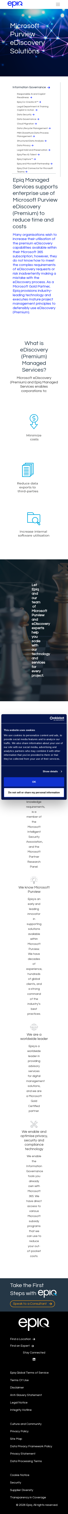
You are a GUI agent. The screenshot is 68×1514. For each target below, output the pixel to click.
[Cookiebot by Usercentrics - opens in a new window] (49, 719)
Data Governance (26, 119)
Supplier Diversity (21, 1490)
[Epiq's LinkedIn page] (34, 1359)
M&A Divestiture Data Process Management (33, 134)
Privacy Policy (19, 1431)
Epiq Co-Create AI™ (27, 102)
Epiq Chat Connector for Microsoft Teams (35, 170)
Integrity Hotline (21, 1409)
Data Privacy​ (24, 145)
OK (34, 781)
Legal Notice (19, 1402)
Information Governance (30, 87)
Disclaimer (17, 1387)
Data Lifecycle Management (32, 128)
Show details (50, 771)
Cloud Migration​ (25, 124)
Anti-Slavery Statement (26, 1395)
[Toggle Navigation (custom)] (57, 4)
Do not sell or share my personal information (34, 792)
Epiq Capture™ (25, 159)
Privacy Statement (22, 1453)
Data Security (24, 114)
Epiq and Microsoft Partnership (33, 164)
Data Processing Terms (26, 1461)
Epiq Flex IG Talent (27, 154)
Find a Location (21, 1339)
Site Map (16, 1438)
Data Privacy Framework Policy (31, 1446)
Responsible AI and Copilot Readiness (31, 96)
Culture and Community (26, 1424)
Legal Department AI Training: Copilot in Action (33, 108)
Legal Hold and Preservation (32, 150)
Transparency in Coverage (28, 1497)
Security (15, 1482)
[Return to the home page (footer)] (15, 4)
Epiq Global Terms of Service (29, 1372)
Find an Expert (20, 1345)
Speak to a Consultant (30, 1303)
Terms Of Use (19, 1380)
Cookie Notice (19, 1475)
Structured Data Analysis (30, 141)
